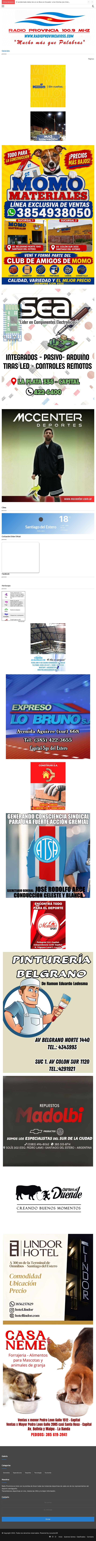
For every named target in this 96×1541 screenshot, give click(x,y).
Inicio (60, 1537)
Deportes (28, 1473)
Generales (6, 1473)
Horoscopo (21, 621)
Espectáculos (17, 1473)
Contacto (5, 1497)
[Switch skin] (93, 7)
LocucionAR (53, 1533)
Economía (48, 1473)
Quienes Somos (70, 1537)
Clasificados (81, 1537)
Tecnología (38, 1473)
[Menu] (3, 7)
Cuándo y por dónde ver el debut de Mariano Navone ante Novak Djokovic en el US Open (49, 2)
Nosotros (5, 1479)
